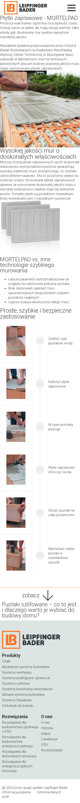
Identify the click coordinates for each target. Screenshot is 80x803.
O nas (45, 722)
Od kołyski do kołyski (17, 706)
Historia (47, 728)
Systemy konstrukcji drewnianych (27, 689)
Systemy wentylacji (16, 672)
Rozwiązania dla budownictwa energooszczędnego (17, 741)
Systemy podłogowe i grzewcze (26, 678)
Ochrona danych (49, 792)
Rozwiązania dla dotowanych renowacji (19, 753)
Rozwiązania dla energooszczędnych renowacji (17, 766)
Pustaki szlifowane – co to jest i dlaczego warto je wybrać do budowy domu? (39, 610)
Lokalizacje (49, 739)
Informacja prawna (16, 792)
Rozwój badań (52, 750)
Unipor (45, 733)
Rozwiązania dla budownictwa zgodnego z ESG (20, 726)
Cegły (6, 661)
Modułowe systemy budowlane (26, 667)
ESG (44, 744)
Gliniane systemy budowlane (23, 694)
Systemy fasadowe (17, 700)
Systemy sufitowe (16, 683)
